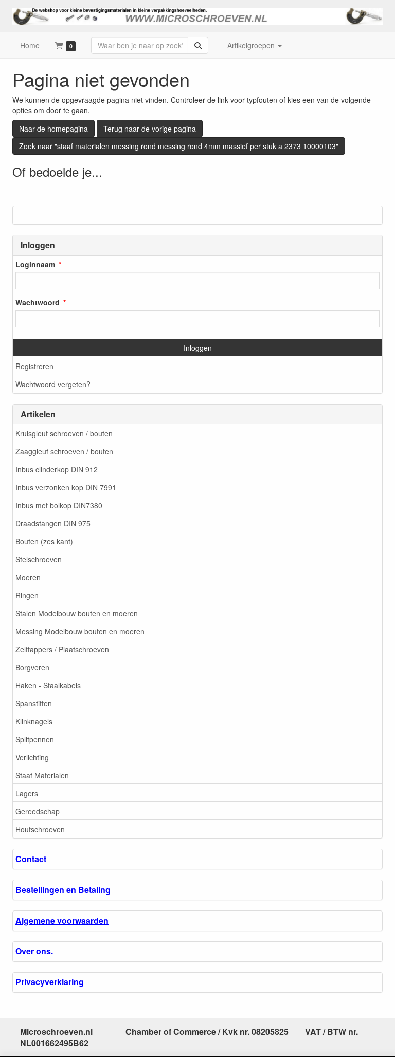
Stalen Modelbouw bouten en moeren (76, 613)
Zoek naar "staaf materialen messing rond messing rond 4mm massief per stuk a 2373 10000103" (178, 146)
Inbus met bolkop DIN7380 (58, 505)
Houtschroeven (40, 829)
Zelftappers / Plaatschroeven (62, 649)
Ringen (27, 595)
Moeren (28, 577)
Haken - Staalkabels (48, 685)
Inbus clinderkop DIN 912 (56, 469)
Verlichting (32, 757)
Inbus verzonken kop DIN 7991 (65, 487)
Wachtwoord (37, 302)
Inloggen (198, 347)
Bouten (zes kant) (44, 541)
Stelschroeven (38, 559)
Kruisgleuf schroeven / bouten (64, 433)
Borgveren (32, 667)
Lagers (26, 793)
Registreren (34, 366)
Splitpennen (34, 739)
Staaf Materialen (42, 775)
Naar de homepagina (53, 128)
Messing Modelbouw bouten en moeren (80, 631)
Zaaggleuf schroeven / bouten (64, 451)
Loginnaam (35, 264)
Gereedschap (37, 811)
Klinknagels (33, 721)
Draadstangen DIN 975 (53, 523)
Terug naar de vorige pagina (149, 128)
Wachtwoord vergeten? (53, 384)
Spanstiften (33, 703)
